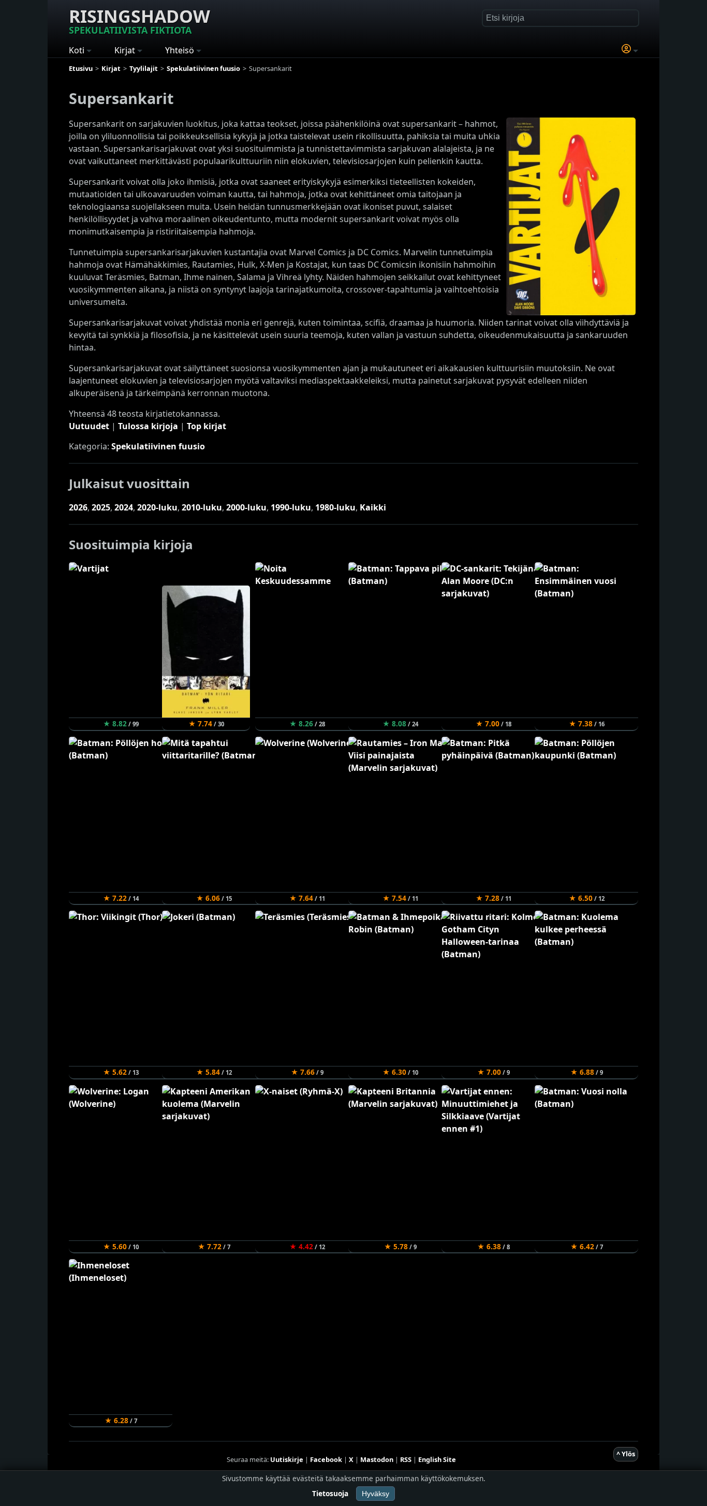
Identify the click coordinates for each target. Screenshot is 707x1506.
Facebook (326, 1459)
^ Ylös (625, 1453)
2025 (101, 507)
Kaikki (373, 507)
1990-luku (291, 507)
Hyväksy (375, 1493)
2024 (123, 507)
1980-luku (335, 507)
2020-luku (157, 507)
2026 (78, 507)
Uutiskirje (286, 1459)
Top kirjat (206, 426)
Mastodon (376, 1459)
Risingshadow (139, 20)
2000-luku (246, 507)
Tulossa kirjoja (148, 426)
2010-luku (202, 507)
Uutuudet (89, 426)
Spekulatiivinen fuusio (158, 446)
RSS (405, 1459)
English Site (437, 1459)
